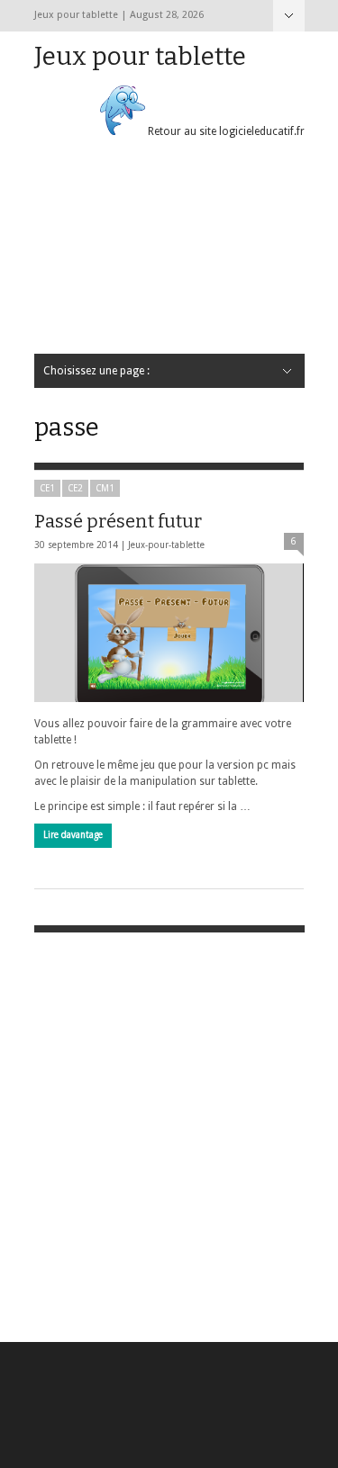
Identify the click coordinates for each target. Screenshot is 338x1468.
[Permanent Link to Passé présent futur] (169, 632)
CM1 (105, 488)
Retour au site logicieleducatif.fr (225, 131)
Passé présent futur (118, 521)
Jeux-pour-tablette (166, 545)
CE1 (47, 488)
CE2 (75, 488)
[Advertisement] (169, 253)
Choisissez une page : (289, 16)
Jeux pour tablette (140, 56)
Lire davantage (73, 835)
